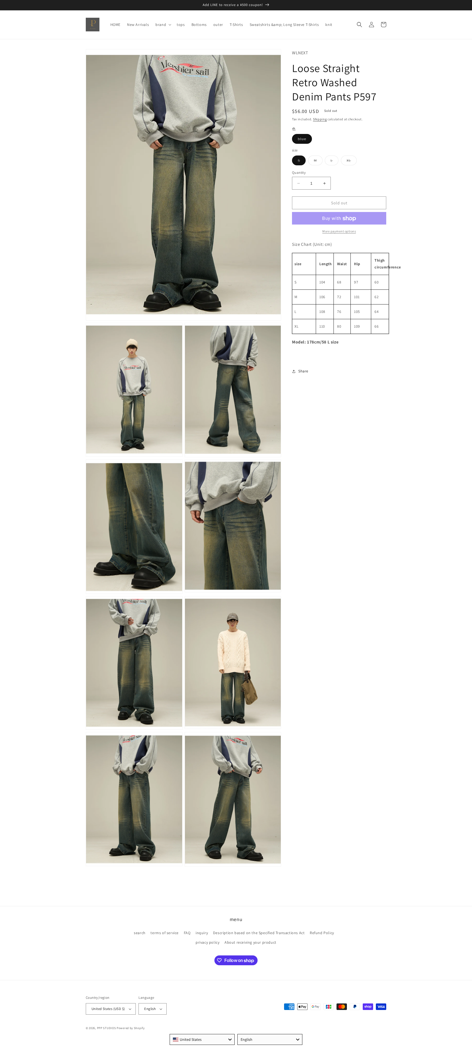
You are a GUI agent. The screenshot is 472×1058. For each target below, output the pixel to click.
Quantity (299, 172)
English (150, 1008)
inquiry (202, 932)
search (140, 932)
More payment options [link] (339, 231)
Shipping (320, 119)
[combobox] (202, 1039)
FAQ (187, 932)
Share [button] (303, 371)
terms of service (165, 932)
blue (305, 140)
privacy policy (207, 942)
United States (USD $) (108, 1008)
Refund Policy (322, 932)
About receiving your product (250, 942)
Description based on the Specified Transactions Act (259, 932)
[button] (162, 24)
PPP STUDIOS (106, 1028)
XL (352, 161)
